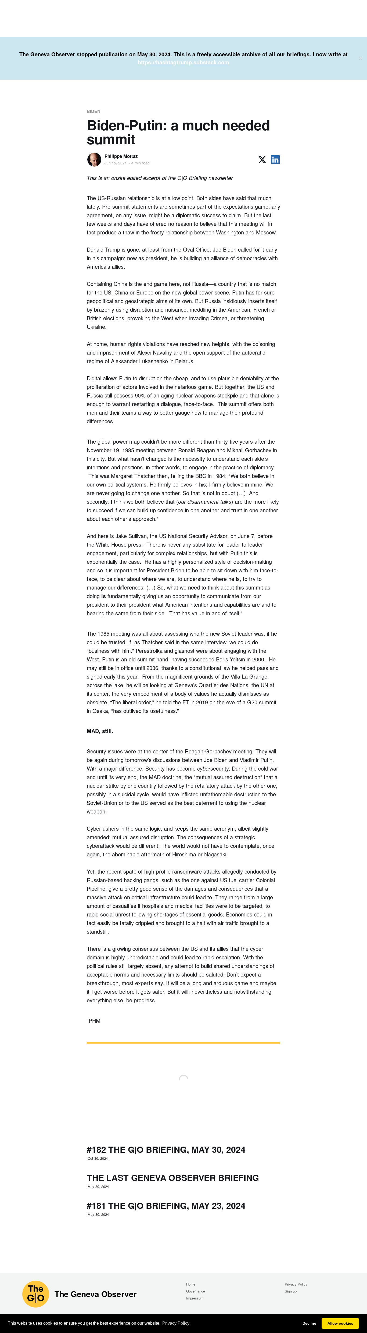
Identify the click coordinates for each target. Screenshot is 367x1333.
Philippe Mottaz (121, 156)
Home (190, 1284)
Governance (195, 1291)
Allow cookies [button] (340, 1323)
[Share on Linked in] (275, 159)
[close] (360, 58)
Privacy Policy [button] (175, 1323)
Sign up (291, 1291)
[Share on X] (262, 159)
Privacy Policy (296, 1284)
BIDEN (93, 111)
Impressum (195, 1298)
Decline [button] (309, 1323)
